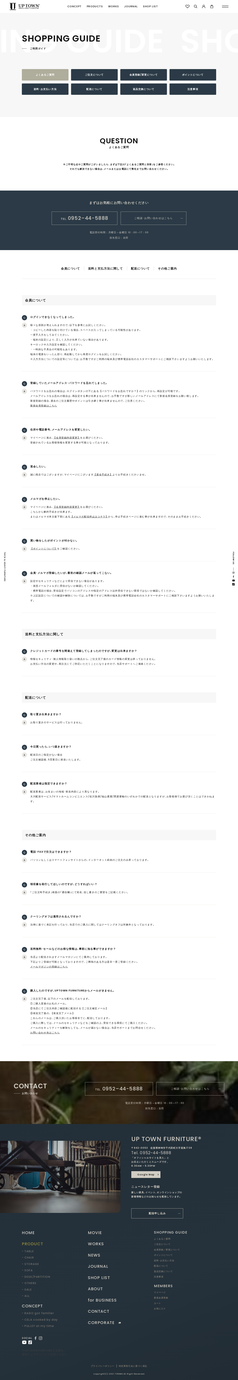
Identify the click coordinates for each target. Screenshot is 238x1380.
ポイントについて (193, 74)
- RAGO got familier (38, 1313)
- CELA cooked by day (40, 1320)
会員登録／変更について (167, 1249)
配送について (94, 89)
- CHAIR (28, 1257)
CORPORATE (101, 1322)
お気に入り (160, 1308)
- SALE (27, 1290)
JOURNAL (131, 6)
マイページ (160, 1292)
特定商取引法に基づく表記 (133, 1366)
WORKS (113, 6)
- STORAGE (30, 1264)
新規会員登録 (161, 1298)
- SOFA (27, 1270)
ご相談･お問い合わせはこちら (153, 218)
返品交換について (143, 89)
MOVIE (95, 1233)
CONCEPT (74, 6)
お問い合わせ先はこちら (45, 1032)
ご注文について (94, 74)
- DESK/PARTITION (36, 1277)
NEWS (94, 1255)
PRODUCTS (95, 6)
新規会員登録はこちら (43, 405)
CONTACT (98, 1311)
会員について (70, 268)
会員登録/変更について (144, 74)
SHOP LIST (150, 6)
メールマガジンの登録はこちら (49, 966)
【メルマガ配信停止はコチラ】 (89, 516)
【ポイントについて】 (43, 548)
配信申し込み (157, 1213)
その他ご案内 (167, 268)
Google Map (146, 1174)
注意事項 (192, 89)
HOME (28, 1233)
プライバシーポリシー (102, 1366)
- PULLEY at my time (38, 1326)
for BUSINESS (102, 1300)
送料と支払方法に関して (105, 268)
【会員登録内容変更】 (66, 437)
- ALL (26, 1296)
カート (157, 1303)
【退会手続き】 (103, 474)
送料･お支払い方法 (45, 89)
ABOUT (95, 1289)
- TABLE (28, 1251)
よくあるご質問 (45, 74)
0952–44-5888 (84, 218)
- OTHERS (29, 1283)
